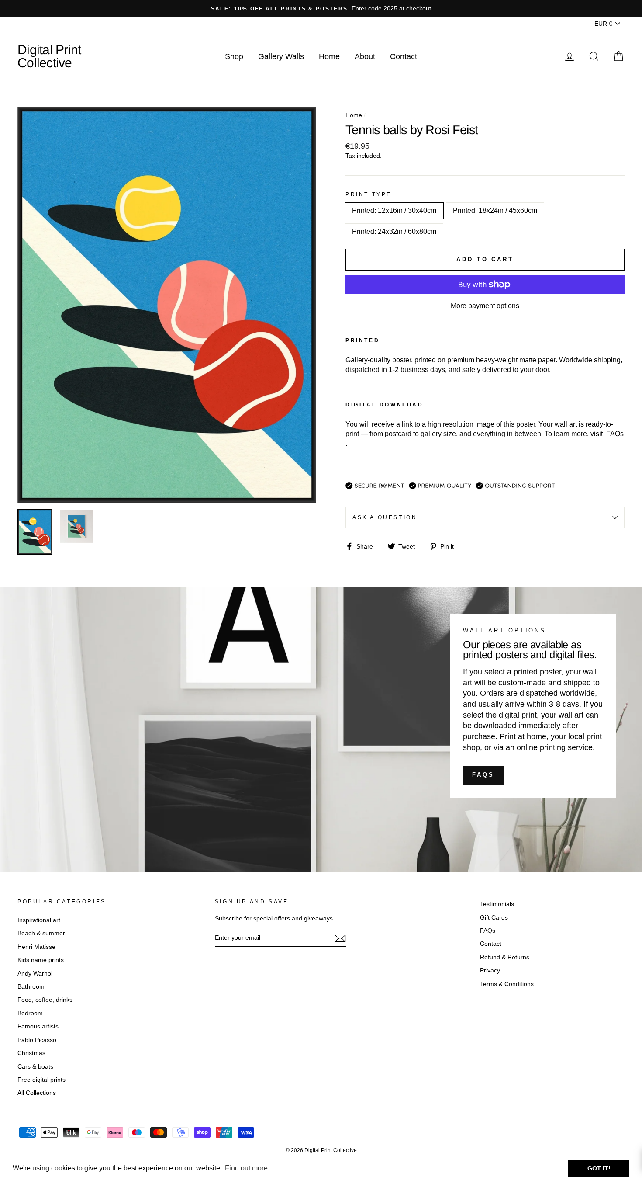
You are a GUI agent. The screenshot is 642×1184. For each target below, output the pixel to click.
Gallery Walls (281, 56)
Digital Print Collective (49, 56)
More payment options (485, 305)
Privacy (490, 970)
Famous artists (38, 1026)
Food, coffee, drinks (44, 1000)
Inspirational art (38, 920)
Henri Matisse (36, 947)
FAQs (483, 774)
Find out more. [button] (247, 1168)
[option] (321, 8)
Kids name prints (40, 960)
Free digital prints (41, 1079)
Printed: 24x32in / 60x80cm (394, 231)
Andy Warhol (34, 973)
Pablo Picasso (36, 1040)
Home (329, 56)
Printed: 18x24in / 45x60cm (495, 210)
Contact (403, 56)
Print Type (368, 194)
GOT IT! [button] (599, 1168)
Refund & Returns (504, 957)
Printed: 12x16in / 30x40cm (394, 210)
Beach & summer (41, 933)
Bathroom (31, 986)
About (365, 56)
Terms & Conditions (507, 984)
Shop (234, 56)
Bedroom (30, 1013)
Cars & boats (35, 1066)
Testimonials (497, 904)
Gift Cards (494, 917)
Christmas (31, 1053)
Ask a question (384, 517)
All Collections (36, 1093)
